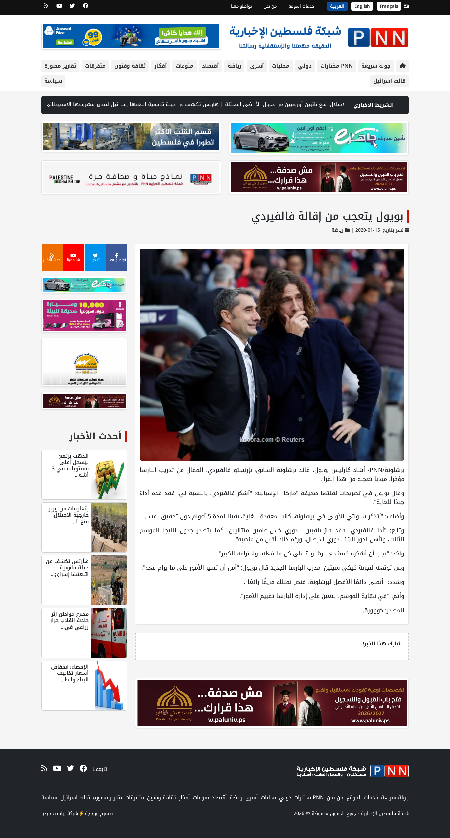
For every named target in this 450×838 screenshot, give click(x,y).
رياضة (234, 66)
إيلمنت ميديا (53, 813)
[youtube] (59, 8)
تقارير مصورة (60, 66)
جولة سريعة (376, 66)
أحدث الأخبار (95, 436)
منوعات (184, 66)
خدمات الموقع (301, 6)
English (362, 6)
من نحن (270, 6)
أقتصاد (210, 66)
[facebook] (86, 8)
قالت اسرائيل (389, 81)
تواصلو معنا (241, 6)
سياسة (53, 81)
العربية (337, 6)
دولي (305, 66)
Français (389, 6)
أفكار (161, 66)
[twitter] (72, 8)
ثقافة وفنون (130, 66)
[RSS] (46, 8)
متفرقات (95, 66)
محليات (280, 66)
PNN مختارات (337, 66)
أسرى (257, 66)
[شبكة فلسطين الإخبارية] (319, 36)
